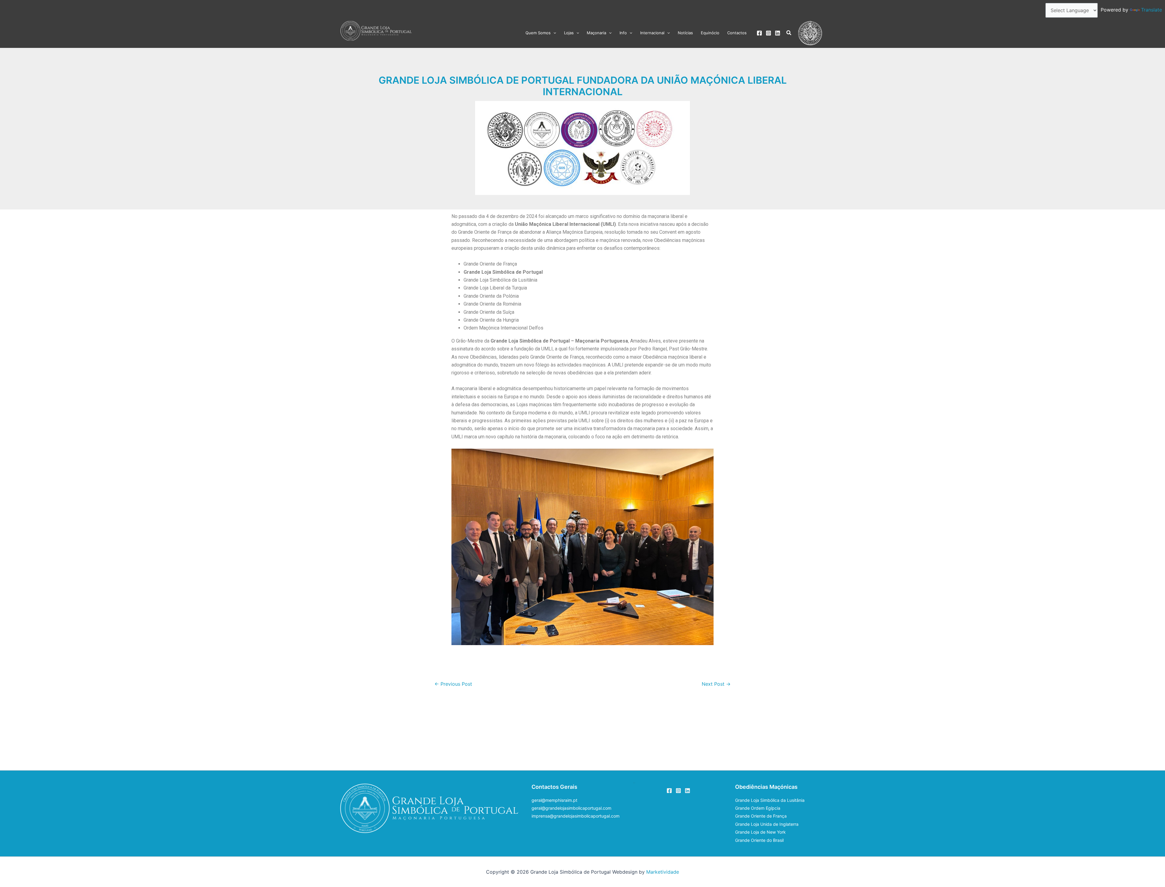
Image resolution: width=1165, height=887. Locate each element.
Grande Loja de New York (760, 832)
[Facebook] (759, 33)
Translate (1151, 10)
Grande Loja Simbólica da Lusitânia (770, 800)
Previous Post (453, 683)
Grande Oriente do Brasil (759, 840)
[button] (553, 33)
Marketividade (662, 872)
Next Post (716, 683)
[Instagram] (768, 33)
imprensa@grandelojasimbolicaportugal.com (576, 815)
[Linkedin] (777, 33)
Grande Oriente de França (761, 815)
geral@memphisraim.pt (554, 800)
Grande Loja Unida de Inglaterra (767, 824)
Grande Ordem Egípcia (757, 808)
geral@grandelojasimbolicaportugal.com (571, 808)
